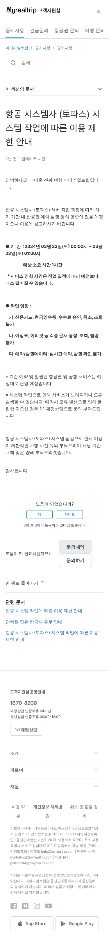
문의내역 (75, 547)
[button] (54, 753)
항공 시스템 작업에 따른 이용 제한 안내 (44, 610)
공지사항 (15, 30)
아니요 (70, 514)
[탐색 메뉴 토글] (99, 11)
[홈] (33, 13)
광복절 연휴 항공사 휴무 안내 (34, 622)
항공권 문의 (66, 30)
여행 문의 (95, 30)
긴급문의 (39, 30)
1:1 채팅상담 (26, 729)
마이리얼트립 (17, 47)
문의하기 (75, 560)
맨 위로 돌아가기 (23, 583)
